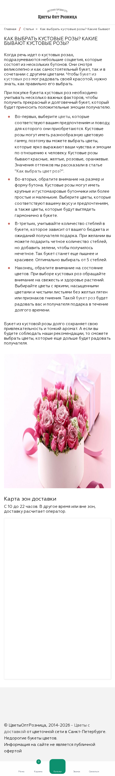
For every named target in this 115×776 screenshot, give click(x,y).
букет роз (85, 298)
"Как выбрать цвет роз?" (39, 171)
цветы (64, 117)
